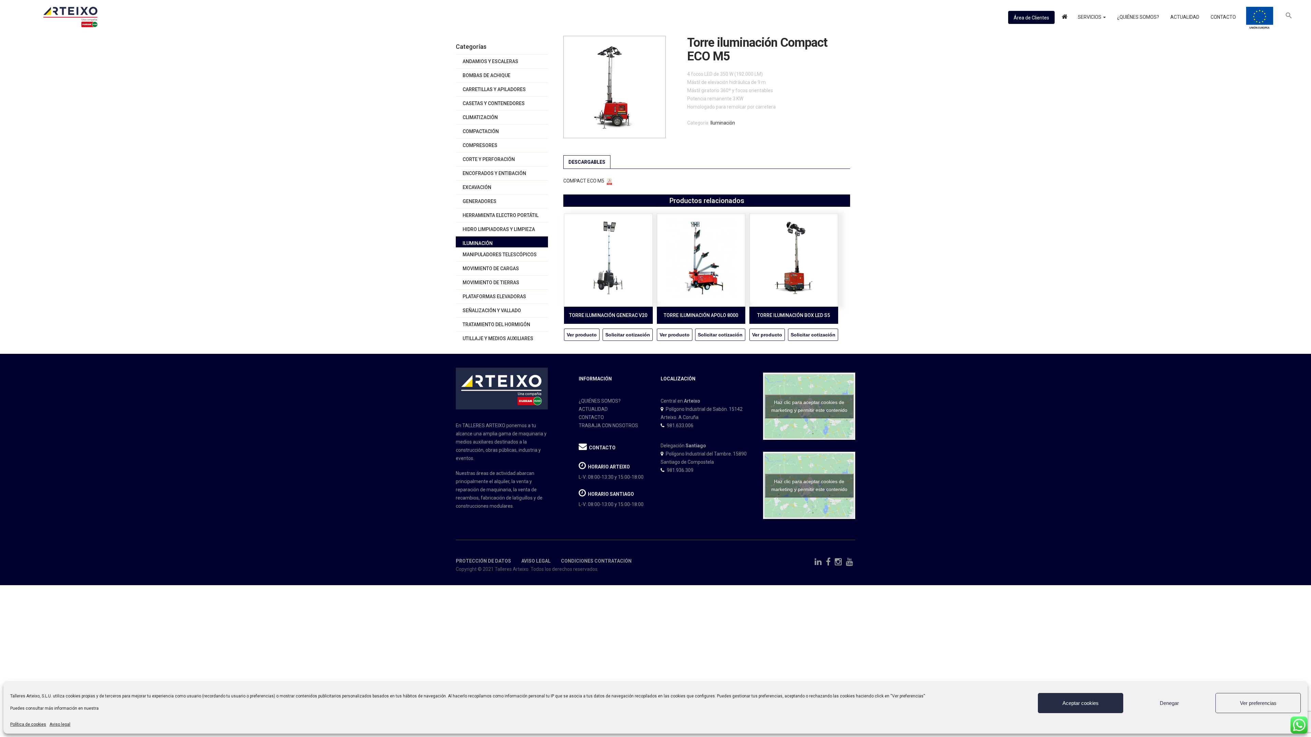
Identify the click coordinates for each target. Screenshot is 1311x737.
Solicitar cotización (627, 334)
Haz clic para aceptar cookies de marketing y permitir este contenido (809, 406)
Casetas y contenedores (494, 103)
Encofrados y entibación (494, 173)
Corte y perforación (489, 159)
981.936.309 (680, 470)
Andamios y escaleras (490, 61)
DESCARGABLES (586, 162)
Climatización (480, 117)
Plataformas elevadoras (494, 296)
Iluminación (478, 243)
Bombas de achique (486, 75)
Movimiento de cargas (491, 268)
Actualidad (1184, 17)
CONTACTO (591, 417)
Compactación (481, 131)
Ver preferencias (1258, 703)
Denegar (1169, 703)
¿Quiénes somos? (1137, 17)
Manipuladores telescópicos (500, 254)
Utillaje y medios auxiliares (498, 338)
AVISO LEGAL (535, 561)
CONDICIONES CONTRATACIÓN (596, 561)
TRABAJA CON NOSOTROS (608, 425)
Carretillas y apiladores (494, 89)
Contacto (1223, 17)
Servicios (1090, 17)
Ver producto (582, 334)
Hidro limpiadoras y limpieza (499, 229)
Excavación (477, 187)
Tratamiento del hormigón (496, 324)
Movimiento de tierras (491, 282)
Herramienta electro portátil (500, 215)
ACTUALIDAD (593, 409)
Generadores (479, 201)
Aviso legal (60, 724)
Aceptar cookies (1080, 703)
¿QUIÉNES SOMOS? (600, 401)
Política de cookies (28, 724)
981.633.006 (680, 425)
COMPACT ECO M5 (583, 181)
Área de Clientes (1031, 17)
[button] (1288, 17)
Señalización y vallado (492, 310)
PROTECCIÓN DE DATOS (483, 561)
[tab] (586, 162)
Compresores (480, 145)
